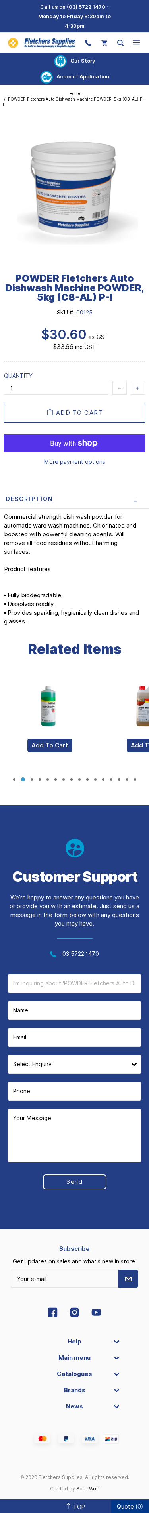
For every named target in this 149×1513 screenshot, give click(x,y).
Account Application (82, 76)
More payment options (74, 462)
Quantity (18, 376)
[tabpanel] (49, 723)
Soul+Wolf (87, 1489)
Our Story (82, 60)
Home (74, 93)
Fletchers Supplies (41, 42)
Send (74, 1181)
